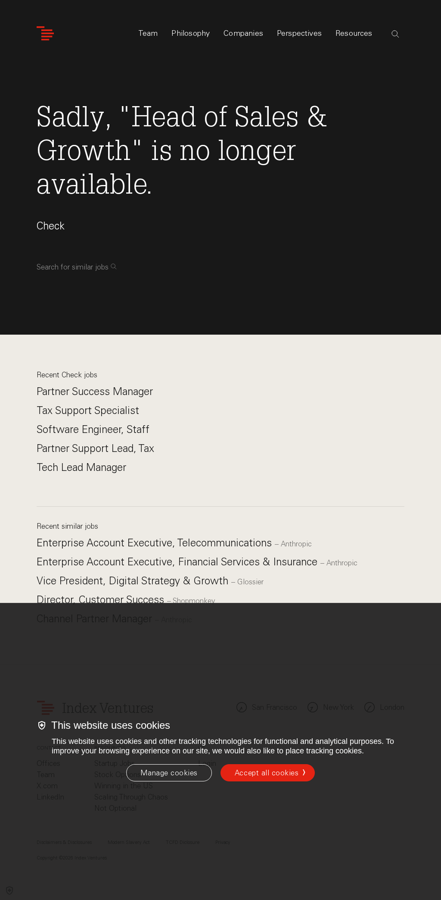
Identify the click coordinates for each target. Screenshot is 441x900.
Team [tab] (148, 33)
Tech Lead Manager (81, 467)
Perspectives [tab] (299, 33)
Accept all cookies (266, 772)
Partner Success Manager (95, 391)
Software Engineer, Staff (93, 429)
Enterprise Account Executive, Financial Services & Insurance (178, 561)
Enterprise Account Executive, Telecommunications (156, 542)
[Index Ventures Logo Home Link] (45, 33)
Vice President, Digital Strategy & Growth (134, 580)
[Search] (395, 34)
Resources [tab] (354, 33)
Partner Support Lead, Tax (95, 448)
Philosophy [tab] (190, 33)
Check (51, 226)
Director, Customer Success (102, 599)
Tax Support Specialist (88, 410)
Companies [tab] (243, 33)
